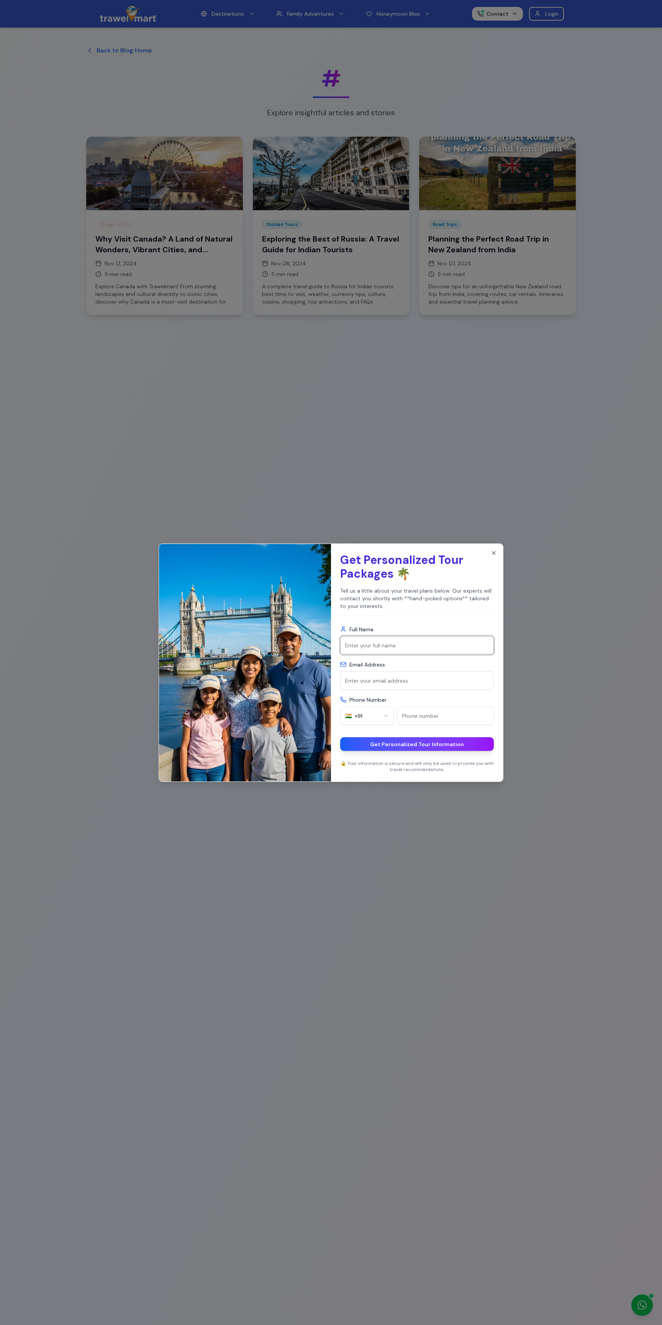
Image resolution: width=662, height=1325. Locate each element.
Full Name (361, 629)
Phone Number (368, 699)
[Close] (494, 553)
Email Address (367, 664)
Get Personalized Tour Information (417, 743)
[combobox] (367, 715)
